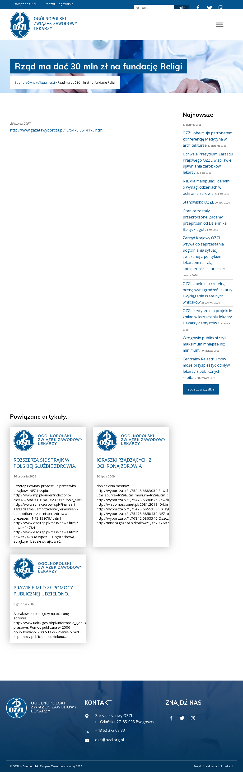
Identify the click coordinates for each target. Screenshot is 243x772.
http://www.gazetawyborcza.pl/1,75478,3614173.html (56, 130)
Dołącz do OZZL (25, 4)
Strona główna (25, 82)
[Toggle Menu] (220, 25)
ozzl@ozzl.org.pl (109, 739)
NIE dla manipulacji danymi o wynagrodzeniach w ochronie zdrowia (206, 187)
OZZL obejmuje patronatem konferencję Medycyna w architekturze (207, 139)
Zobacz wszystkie (201, 389)
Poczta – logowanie (59, 4)
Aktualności (46, 82)
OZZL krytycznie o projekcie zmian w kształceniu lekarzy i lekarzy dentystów (207, 317)
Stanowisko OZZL (198, 202)
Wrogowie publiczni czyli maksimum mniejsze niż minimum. (204, 344)
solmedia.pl (225, 766)
